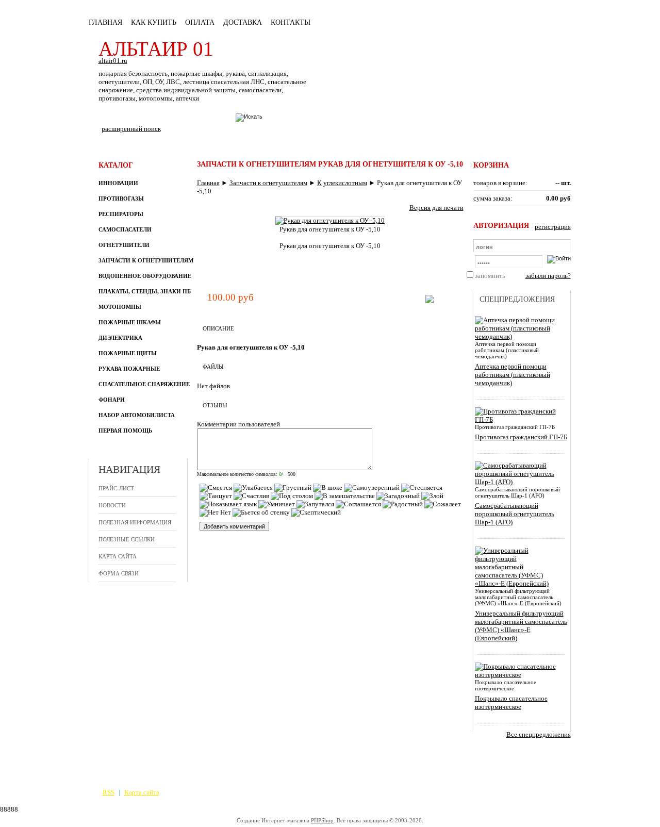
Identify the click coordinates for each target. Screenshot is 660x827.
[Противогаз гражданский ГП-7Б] (519, 419)
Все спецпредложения (538, 734)
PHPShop (322, 820)
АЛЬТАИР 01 (155, 49)
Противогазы (121, 198)
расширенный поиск (131, 129)
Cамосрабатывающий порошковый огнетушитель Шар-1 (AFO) (514, 514)
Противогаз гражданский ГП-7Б (521, 437)
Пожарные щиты (127, 353)
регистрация (553, 226)
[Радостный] (403, 504)
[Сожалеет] (442, 504)
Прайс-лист (116, 488)
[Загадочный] (398, 496)
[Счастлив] (251, 496)
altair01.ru (112, 60)
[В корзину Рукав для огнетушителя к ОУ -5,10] (429, 301)
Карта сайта (117, 556)
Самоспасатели (125, 229)
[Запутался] (315, 504)
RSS (108, 792)
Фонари (111, 399)
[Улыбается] (253, 488)
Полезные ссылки (126, 539)
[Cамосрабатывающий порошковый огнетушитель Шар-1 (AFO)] (519, 482)
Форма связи (118, 573)
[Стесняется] (421, 488)
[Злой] (432, 496)
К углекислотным (342, 183)
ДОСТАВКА (242, 22)
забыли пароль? (548, 275)
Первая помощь (125, 430)
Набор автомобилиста (136, 415)
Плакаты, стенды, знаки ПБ (144, 291)
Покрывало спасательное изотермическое (511, 702)
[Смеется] (216, 488)
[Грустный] (292, 488)
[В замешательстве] (345, 496)
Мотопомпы (119, 307)
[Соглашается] (358, 504)
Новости (112, 505)
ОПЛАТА (199, 22)
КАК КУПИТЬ (153, 22)
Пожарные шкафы (129, 322)
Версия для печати (436, 207)
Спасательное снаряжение (144, 384)
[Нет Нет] (215, 512)
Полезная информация (134, 522)
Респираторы (120, 214)
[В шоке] (327, 488)
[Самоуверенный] (372, 488)
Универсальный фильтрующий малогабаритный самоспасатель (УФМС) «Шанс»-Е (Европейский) (521, 625)
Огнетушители (124, 245)
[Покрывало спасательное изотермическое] (519, 675)
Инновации (118, 183)
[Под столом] (292, 496)
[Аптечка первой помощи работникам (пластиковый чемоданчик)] (519, 336)
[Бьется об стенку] (261, 512)
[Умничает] (276, 504)
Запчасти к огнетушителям (145, 260)
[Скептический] (316, 512)
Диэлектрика (120, 338)
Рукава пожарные (129, 369)
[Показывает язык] (228, 504)
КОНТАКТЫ (290, 22)
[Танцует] (216, 496)
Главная (105, 22)
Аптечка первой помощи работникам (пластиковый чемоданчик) (512, 374)
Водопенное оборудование (144, 276)
